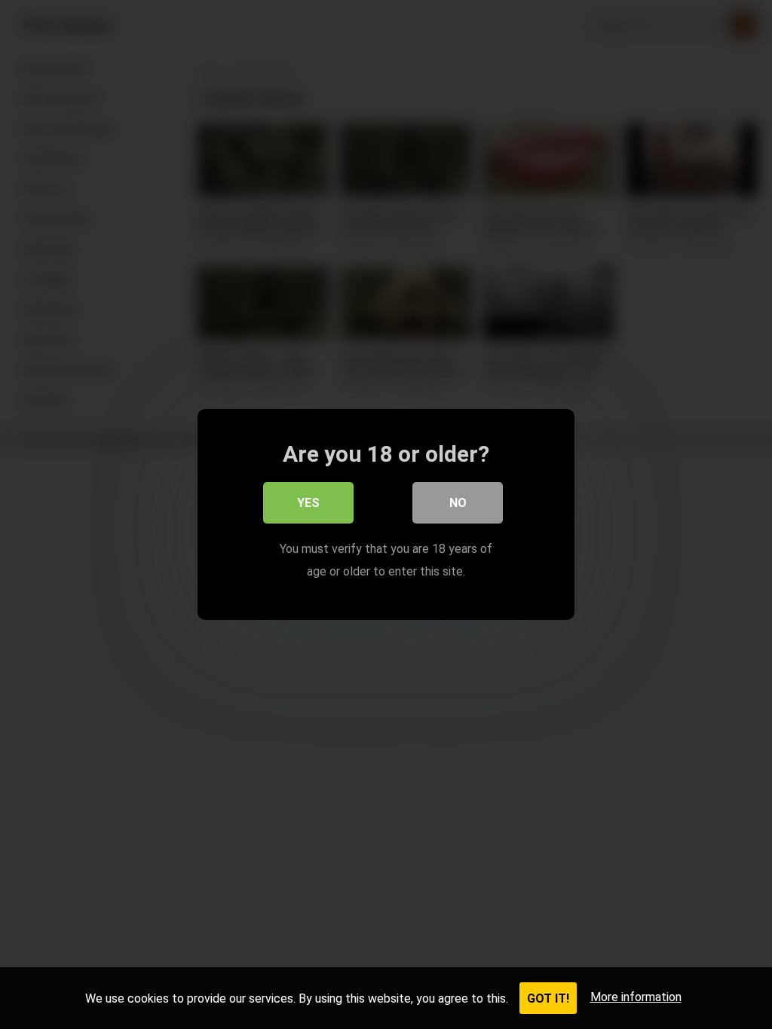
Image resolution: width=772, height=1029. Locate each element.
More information (636, 997)
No (458, 503)
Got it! (548, 998)
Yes (308, 503)
